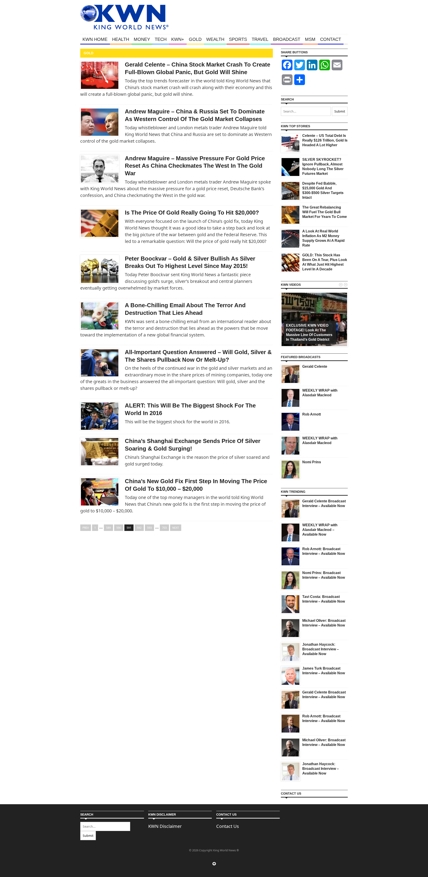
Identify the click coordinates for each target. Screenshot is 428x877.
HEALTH (120, 39)
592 (139, 528)
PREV (85, 528)
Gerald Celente (314, 366)
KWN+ (177, 39)
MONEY (142, 39)
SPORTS (238, 39)
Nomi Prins (311, 462)
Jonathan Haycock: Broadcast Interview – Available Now (320, 649)
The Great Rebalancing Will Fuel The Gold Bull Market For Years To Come (324, 212)
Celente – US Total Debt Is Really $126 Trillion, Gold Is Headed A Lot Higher (325, 140)
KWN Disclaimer (165, 826)
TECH (161, 39)
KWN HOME (94, 39)
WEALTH (215, 39)
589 (108, 528)
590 (118, 528)
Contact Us (227, 826)
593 (149, 528)
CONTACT (330, 39)
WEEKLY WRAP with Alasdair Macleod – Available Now (319, 529)
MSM (310, 39)
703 (164, 528)
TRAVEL (260, 39)
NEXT (175, 528)
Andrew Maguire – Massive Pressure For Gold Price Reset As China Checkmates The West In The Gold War (195, 166)
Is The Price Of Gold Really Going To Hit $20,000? (192, 212)
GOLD (195, 39)
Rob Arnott (311, 414)
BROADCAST (286, 39)
